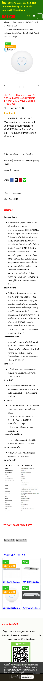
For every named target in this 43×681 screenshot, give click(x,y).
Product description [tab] (13, 193)
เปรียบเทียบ (28, 154)
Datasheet (8, 210)
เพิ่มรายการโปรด (11, 154)
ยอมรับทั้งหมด (27, 677)
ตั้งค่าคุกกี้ (14, 677)
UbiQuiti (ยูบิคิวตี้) (32, 161)
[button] (28, 16)
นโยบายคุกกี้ (19, 672)
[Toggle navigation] (40, 16)
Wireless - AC (19, 161)
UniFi (7, 164)
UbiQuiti (16, 171)
